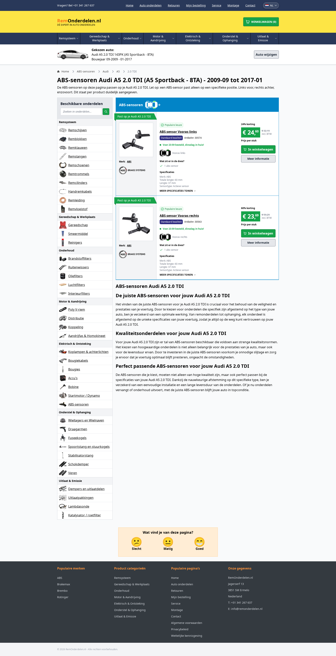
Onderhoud (121, 591)
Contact (250, 5)
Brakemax (63, 584)
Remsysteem (122, 578)
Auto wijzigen (266, 54)
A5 (118, 71)
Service (216, 5)
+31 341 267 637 (241, 602)
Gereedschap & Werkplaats (132, 584)
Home (129, 5)
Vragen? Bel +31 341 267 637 (75, 5)
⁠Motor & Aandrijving (127, 597)
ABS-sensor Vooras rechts (179, 215)
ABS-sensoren (86, 71)
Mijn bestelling (196, 5)
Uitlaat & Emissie (125, 616)
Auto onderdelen (151, 5)
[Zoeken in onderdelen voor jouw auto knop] (106, 111)
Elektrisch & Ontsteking (129, 603)
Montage (233, 5)
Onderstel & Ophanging (130, 610)
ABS (129, 161)
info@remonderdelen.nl (246, 609)
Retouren (174, 5)
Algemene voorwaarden (186, 623)
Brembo (62, 591)
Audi (106, 71)
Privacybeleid (179, 629)
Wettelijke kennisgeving (186, 635)
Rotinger (62, 597)
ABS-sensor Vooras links (178, 132)
